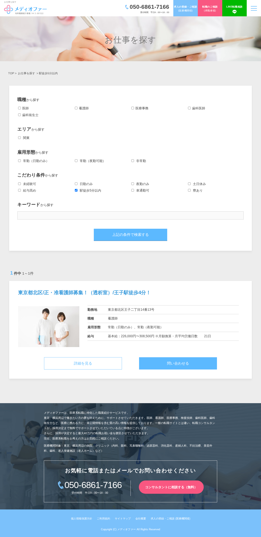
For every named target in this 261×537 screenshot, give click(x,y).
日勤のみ (85, 184)
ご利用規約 (103, 518)
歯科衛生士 (30, 115)
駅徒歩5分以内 (89, 190)
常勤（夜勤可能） (92, 161)
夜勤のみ (142, 184)
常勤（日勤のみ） (35, 161)
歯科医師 (198, 108)
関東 (25, 138)
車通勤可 (142, 190)
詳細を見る (83, 363)
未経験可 (28, 184)
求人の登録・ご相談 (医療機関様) (170, 518)
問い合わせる (178, 363)
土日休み (198, 184)
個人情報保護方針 (81, 518)
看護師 (83, 108)
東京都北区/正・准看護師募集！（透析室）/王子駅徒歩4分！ (84, 292)
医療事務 (141, 108)
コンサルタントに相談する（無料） (171, 487)
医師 (25, 108)
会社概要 (140, 518)
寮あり (197, 190)
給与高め (28, 190)
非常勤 (140, 161)
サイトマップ (123, 518)
